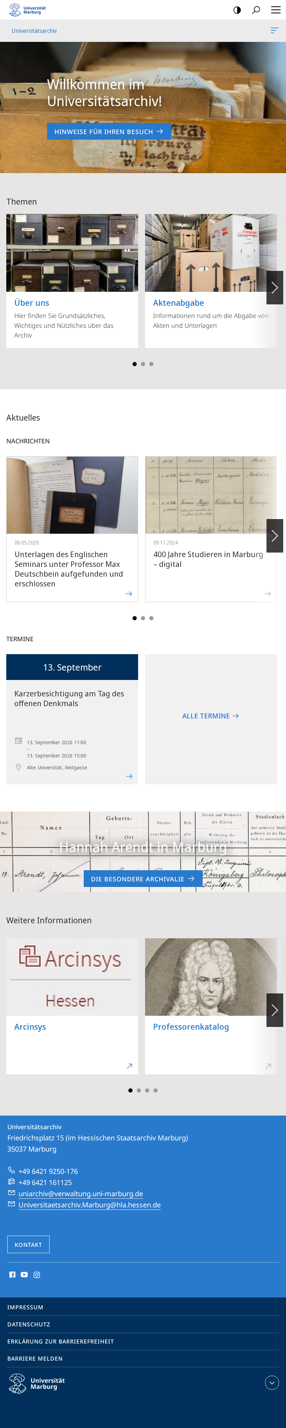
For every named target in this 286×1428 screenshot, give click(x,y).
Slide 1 (135, 364)
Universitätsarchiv (275, 31)
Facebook (11, 1275)
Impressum (25, 1307)
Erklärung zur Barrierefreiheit (60, 1341)
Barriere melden (35, 1358)
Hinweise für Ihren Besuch (103, 131)
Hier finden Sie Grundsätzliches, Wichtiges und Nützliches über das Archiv (63, 318)
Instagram (37, 1275)
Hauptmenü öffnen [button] (275, 10)
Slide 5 (151, 364)
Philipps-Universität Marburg (49, 1395)
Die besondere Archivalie (138, 879)
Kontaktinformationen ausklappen (272, 1383)
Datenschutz (28, 1324)
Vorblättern (274, 287)
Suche (256, 10)
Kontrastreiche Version (237, 10)
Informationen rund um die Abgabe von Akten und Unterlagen (211, 313)
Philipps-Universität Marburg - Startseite (29, 9)
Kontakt (28, 1245)
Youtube (23, 1275)
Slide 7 (155, 1090)
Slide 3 (143, 364)
